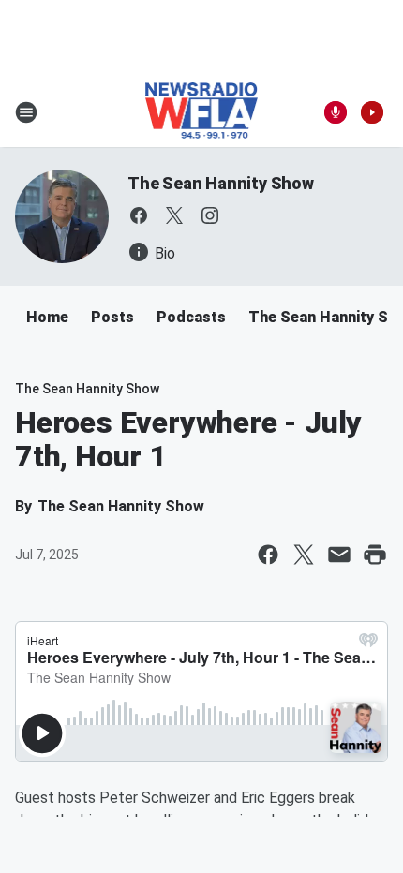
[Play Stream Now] (372, 112)
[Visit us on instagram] (210, 215)
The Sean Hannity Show (220, 183)
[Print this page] (375, 554)
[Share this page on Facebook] (268, 554)
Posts (112, 317)
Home (47, 317)
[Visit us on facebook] (138, 215)
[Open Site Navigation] (26, 112)
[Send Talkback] (335, 112)
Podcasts (191, 317)
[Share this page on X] (304, 554)
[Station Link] (202, 112)
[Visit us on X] (174, 215)
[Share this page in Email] (339, 554)
